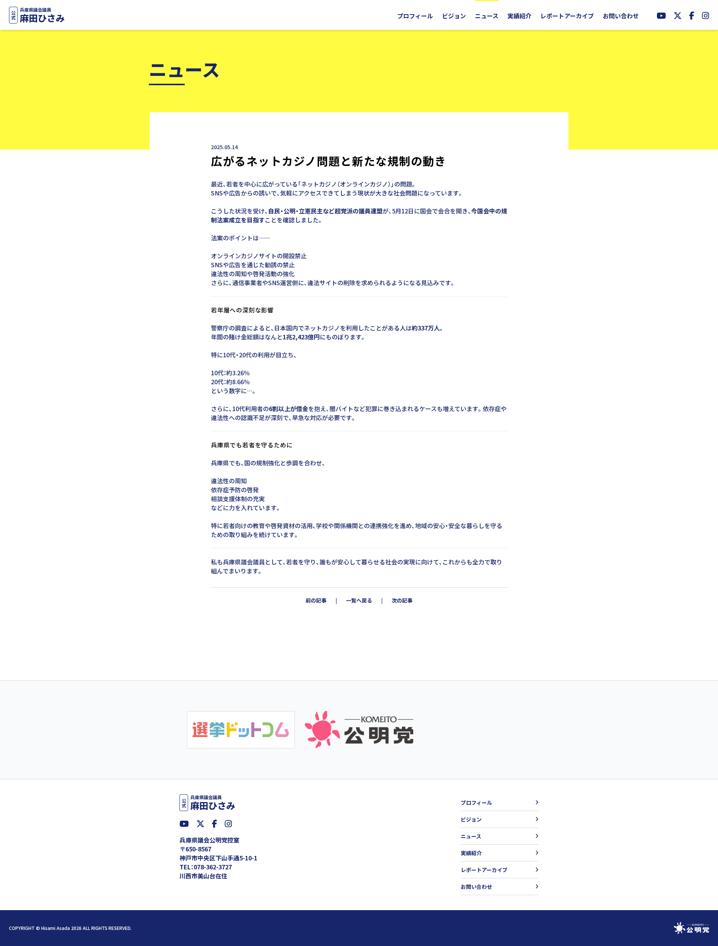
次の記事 (402, 600)
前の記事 (316, 600)
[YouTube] (661, 15)
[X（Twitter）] (677, 15)
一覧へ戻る (359, 600)
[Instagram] (705, 15)
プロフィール (415, 15)
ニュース (486, 15)
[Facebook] (691, 15)
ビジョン (454, 15)
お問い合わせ (621, 15)
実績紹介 (519, 15)
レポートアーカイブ (567, 15)
